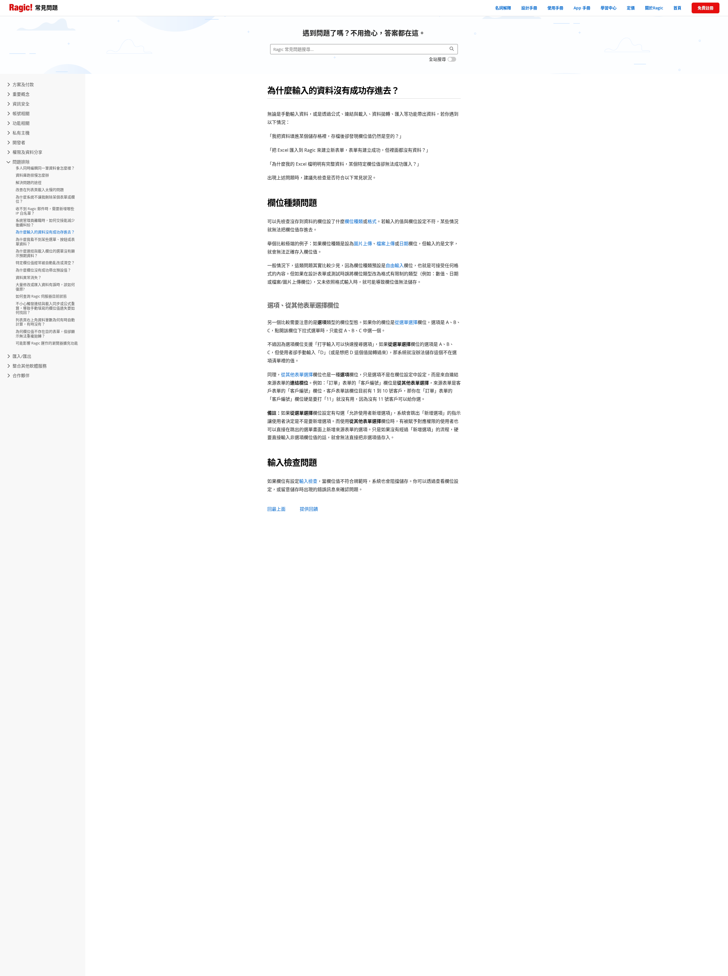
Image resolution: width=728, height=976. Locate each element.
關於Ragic (654, 8)
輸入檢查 (308, 481)
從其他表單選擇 (297, 374)
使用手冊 (555, 8)
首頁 (677, 8)
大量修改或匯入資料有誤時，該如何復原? (45, 287)
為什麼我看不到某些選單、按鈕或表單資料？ (45, 242)
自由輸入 (395, 265)
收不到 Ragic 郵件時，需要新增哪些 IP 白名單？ (45, 211)
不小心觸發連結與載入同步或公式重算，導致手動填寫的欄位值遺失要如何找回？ (45, 308)
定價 (631, 8)
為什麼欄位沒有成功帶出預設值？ (43, 270)
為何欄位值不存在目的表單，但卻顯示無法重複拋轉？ (45, 334)
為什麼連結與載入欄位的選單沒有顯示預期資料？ (45, 253)
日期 (403, 243)
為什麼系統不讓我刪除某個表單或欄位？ (45, 199)
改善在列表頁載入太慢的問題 (40, 189)
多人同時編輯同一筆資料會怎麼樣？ (45, 168)
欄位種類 (354, 221)
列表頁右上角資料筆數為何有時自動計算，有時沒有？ (45, 322)
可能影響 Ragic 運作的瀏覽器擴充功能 (47, 343)
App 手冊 (582, 8)
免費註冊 (705, 8)
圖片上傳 (363, 243)
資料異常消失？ (29, 277)
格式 (372, 221)
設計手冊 (529, 8)
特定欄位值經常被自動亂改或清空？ (45, 262)
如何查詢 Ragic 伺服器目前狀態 (41, 296)
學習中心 (609, 8)
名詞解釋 (503, 8)
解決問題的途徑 (29, 182)
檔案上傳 (386, 243)
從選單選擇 (406, 322)
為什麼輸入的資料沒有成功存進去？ (45, 232)
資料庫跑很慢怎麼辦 (32, 175)
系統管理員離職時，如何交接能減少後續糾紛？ (45, 223)
